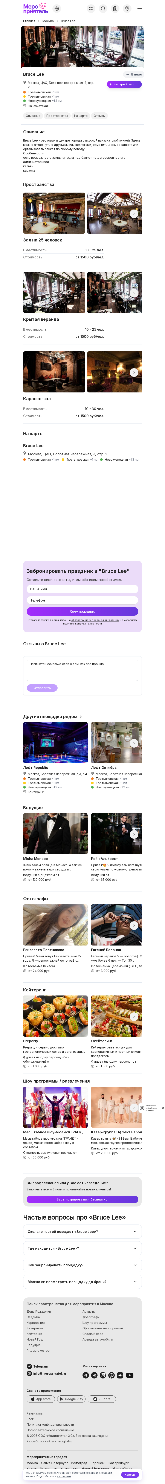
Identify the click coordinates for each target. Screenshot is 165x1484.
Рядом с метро (38, 1350)
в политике (64, 1476)
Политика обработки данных (151, 1107)
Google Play (74, 1399)
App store (43, 1399)
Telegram (40, 1366)
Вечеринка (35, 1328)
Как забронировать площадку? (56, 1265)
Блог (30, 1419)
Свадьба (33, 1317)
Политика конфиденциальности (50, 1424)
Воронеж (97, 1463)
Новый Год (35, 1339)
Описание (33, 116)
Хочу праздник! (83, 611)
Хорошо (130, 1474)
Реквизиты (35, 1413)
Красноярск (69, 1468)
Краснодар (48, 1468)
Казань (32, 1468)
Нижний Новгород (95, 1468)
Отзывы (99, 116)
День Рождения (39, 1311)
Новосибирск (123, 1468)
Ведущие (34, 1345)
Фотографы (90, 1317)
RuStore (104, 1399)
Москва (48, 21)
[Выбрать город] (56, 8)
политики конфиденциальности (82, 623)
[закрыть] (163, 1108)
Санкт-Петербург (54, 1463)
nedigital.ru (64, 1441)
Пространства (57, 116)
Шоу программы (94, 1322)
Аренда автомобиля (97, 1339)
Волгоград (79, 1463)
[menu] (139, 8)
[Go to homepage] (37, 9)
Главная (29, 21)
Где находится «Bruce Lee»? (53, 1248)
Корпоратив (36, 1322)
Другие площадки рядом (50, 716)
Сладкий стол (92, 1334)
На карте (81, 116)
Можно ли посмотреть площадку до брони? (67, 1282)
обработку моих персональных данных (95, 619)
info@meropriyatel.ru (44, 1373)
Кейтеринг (34, 1334)
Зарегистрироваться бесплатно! (82, 1199)
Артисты (88, 1311)
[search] (103, 8)
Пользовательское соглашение (50, 1430)
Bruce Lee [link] (68, 21)
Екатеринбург (118, 1463)
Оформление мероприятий (102, 1328)
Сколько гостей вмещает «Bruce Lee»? (63, 1231)
